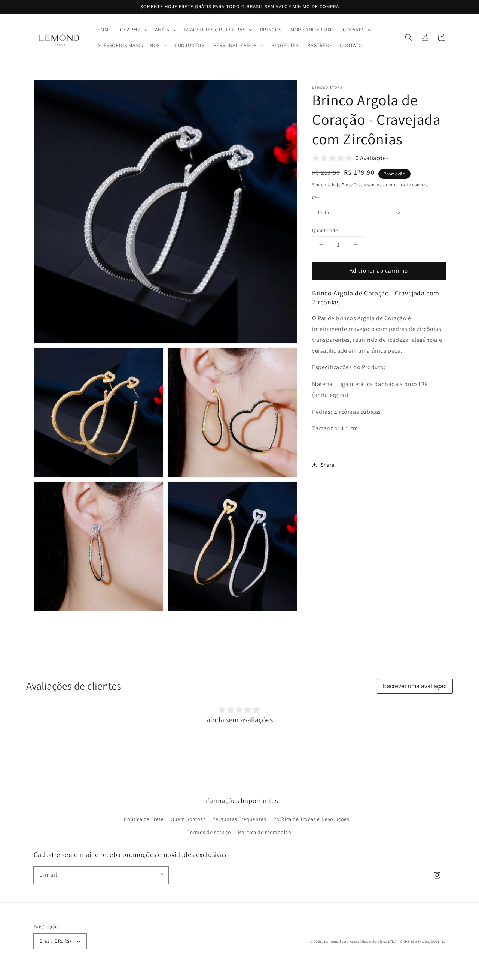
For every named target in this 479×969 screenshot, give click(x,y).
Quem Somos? (188, 819)
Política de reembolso (265, 832)
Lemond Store (336, 941)
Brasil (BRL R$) (55, 941)
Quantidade (325, 230)
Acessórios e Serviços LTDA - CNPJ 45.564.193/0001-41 (397, 941)
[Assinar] (160, 875)
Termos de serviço (209, 832)
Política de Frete (144, 819)
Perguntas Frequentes (239, 819)
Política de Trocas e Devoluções (311, 819)
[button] (133, 29)
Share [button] (328, 464)
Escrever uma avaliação (415, 686)
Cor (315, 198)
